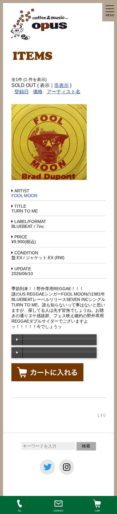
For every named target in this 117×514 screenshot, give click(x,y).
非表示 (61, 85)
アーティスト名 (63, 91)
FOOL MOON (24, 195)
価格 (38, 91)
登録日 (21, 91)
